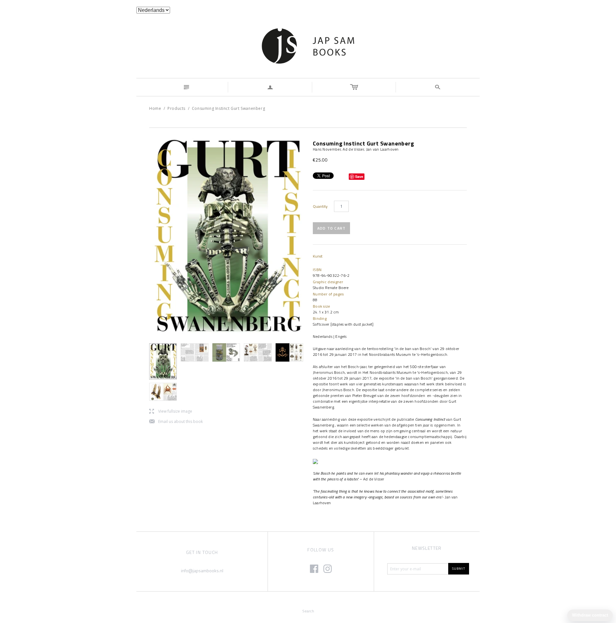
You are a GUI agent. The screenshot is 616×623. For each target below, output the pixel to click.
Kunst (317, 256)
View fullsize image (170, 411)
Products (176, 108)
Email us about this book (176, 422)
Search (308, 611)
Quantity (320, 206)
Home (155, 108)
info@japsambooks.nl (202, 570)
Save (359, 176)
